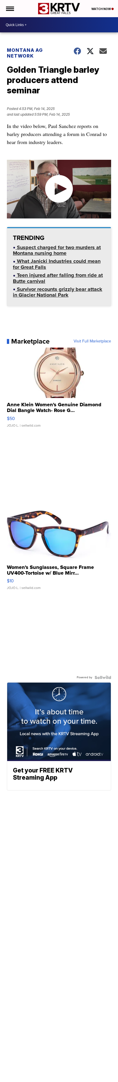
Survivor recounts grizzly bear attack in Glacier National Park (57, 293)
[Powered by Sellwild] (103, 677)
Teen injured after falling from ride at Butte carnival (58, 279)
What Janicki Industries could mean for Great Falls (57, 265)
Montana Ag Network (25, 53)
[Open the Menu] (9, 8)
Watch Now (101, 9)
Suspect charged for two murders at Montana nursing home (57, 251)
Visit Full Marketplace (92, 341)
